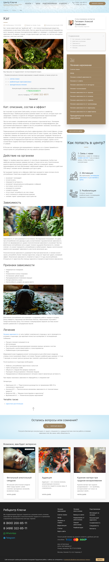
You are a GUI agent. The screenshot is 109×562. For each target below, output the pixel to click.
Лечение (74, 47)
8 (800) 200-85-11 (80, 2)
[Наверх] (33, 409)
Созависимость (95, 523)
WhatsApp (10, 533)
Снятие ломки (62, 515)
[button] (29, 3)
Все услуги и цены (75, 131)
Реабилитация (78, 527)
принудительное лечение (18, 85)
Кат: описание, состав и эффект (81, 39)
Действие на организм (79, 41)
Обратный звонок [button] (56, 426)
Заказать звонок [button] (97, 3)
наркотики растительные (14, 404)
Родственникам (95, 509)
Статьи (59, 528)
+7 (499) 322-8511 (39, 94)
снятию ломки (14, 79)
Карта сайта (61, 531)
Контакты (93, 528)
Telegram (10, 538)
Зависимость (76, 43)
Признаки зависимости (79, 45)
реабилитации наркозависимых (20, 82)
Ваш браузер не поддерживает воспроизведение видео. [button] (22, 72)
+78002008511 (33, 91)
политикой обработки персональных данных (77, 559)
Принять (100, 559)
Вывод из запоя (78, 515)
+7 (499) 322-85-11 (80, 4)
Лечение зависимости (10, 334)
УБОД (59, 517)
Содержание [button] (74, 36)
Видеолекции (62, 525)
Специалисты (94, 526)
